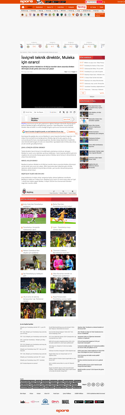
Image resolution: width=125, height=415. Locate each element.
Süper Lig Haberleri (35, 384)
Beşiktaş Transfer (49, 387)
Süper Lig (56, 10)
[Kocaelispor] (61, 14)
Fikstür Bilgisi (63, 193)
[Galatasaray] (26, 14)
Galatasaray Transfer (26, 387)
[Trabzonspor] (34, 14)
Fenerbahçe (61, 384)
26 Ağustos (34, 42)
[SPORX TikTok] (102, 384)
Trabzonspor (74, 384)
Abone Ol (99, 1)
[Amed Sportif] (53, 14)
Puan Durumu (100, 14)
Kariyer (39, 393)
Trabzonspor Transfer (60, 387)
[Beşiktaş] (65, 14)
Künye (31, 393)
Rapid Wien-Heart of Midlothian (34, 44)
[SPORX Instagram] (93, 384)
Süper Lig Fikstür (24, 384)
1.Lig (102, 10)
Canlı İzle (69, 387)
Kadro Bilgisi (72, 193)
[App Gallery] (99, 403)
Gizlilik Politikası (79, 393)
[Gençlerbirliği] (22, 14)
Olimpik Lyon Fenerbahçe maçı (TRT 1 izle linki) (32, 360)
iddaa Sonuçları (77, 387)
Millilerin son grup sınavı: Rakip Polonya (94, 62)
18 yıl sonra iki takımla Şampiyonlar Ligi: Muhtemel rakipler (33, 299)
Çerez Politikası (67, 393)
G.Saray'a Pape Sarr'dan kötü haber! (93, 77)
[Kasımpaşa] (45, 14)
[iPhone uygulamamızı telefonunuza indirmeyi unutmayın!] (54, 3)
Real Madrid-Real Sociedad (52, 44)
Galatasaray (54, 384)
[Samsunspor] (30, 14)
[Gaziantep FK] (42, 14)
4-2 (89, 46)
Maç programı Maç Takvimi (27, 381)
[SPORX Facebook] (89, 384)
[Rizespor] (69, 14)
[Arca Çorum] (77, 14)
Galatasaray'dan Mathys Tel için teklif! (93, 68)
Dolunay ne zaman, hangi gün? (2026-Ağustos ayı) (62, 350)
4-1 (52, 46)
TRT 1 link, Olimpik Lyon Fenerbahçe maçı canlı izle (33, 354)
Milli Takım (63, 10)
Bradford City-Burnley (89, 44)
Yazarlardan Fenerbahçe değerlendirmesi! (94, 86)
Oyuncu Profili (67, 119)
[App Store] (79, 403)
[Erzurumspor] (89, 14)
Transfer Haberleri (68, 381)
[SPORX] (62, 411)
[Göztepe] (73, 14)
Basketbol (39, 7)
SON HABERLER (85, 58)
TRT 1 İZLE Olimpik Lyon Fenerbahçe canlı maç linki (33, 336)
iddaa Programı (45, 384)
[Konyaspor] (85, 14)
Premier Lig (71, 10)
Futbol (30, 7)
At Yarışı (93, 7)
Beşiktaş (24, 123)
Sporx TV (50, 7)
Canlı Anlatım (53, 381)
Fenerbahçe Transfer (38, 387)
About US (46, 393)
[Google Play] (89, 403)
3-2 (70, 46)
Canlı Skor (61, 7)
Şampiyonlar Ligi (87, 10)
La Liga (78, 10)
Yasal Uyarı (56, 393)
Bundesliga (33, 10)
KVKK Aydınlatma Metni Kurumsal (96, 393)
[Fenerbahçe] (49, 14)
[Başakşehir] (57, 14)
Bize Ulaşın (23, 393)
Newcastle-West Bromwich (71, 44)
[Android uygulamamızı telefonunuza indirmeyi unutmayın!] (47, 3)
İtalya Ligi (41, 10)
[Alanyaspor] (38, 14)
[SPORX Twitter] (98, 384)
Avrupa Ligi (96, 10)
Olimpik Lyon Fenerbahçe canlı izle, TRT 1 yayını (32, 357)
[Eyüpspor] (81, 14)
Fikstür (98, 16)
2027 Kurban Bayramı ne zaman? (29, 363)
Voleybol (71, 7)
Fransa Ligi (48, 10)
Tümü (101, 7)
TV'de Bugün (77, 381)
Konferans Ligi (24, 10)
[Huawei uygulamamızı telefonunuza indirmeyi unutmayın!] (62, 3)
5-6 (34, 46)
